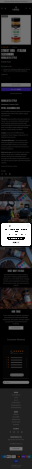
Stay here (16, 242)
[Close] (28, 225)
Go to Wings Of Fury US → (16, 238)
